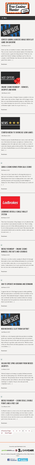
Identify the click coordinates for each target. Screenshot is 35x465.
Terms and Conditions (5, 454)
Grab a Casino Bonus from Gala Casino (16, 167)
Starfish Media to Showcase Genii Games (17, 132)
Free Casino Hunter (17, 8)
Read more (4, 64)
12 (2, 433)
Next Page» (8, 433)
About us (32, 454)
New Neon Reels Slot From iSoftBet (15, 329)
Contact (17, 455)
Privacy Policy (24, 454)
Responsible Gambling (15, 454)
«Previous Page (6, 431)
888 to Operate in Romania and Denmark (17, 284)
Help (28, 454)
